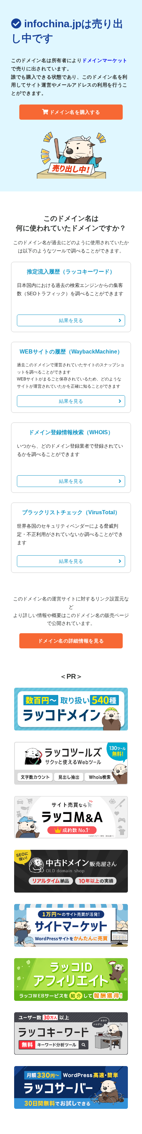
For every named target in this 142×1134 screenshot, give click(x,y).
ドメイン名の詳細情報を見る (71, 641)
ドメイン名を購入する (75, 112)
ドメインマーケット (105, 60)
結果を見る (71, 320)
